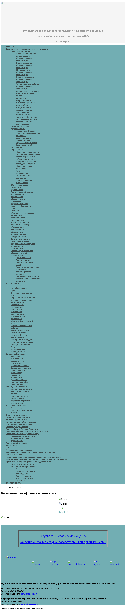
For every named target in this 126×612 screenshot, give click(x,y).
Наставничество (18, 333)
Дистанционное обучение (28, 154)
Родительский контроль (27, 267)
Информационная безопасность (21, 422)
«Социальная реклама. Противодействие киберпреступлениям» (36, 459)
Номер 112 (15, 375)
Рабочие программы (25, 159)
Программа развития (26, 161)
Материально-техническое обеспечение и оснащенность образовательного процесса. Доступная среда (21, 201)
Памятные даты (18, 408)
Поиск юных (16, 309)
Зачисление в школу (20, 239)
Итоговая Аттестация (21, 286)
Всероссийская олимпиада (18, 317)
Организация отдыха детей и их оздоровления (28, 462)
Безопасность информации (17, 305)
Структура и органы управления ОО (20, 127)
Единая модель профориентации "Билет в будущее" (31, 452)
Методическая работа (21, 300)
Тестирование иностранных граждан (21, 338)
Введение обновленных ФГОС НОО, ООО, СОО (27, 431)
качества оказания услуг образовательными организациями (63, 542)
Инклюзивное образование (17, 230)
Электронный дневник (16, 415)
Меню (18, 265)
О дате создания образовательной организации (24, 65)
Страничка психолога (21, 368)
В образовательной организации (20, 439)
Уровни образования (25, 157)
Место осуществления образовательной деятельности (26, 121)
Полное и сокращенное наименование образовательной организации (27, 57)
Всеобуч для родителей (17, 426)
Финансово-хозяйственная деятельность (18, 217)
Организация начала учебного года (22, 433)
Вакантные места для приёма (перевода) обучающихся (21, 224)
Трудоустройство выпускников (24, 181)
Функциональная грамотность (20, 424)
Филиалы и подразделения (23, 99)
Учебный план (22, 173)
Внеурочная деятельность (17, 312)
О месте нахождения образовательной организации (26, 79)
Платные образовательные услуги (22, 212)
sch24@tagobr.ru (29, 593)
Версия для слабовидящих (18, 417)
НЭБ (7, 448)
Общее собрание (24, 140)
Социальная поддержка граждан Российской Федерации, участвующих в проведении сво (22, 347)
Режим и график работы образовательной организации (27, 86)
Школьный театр (19, 335)
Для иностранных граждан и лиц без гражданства (19, 382)
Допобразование (19, 288)
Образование (17, 150)
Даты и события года (16, 405)
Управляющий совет (25, 131)
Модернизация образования (18, 247)
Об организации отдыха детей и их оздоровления (23, 465)
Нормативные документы (23, 436)
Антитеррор (16, 372)
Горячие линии (23, 260)
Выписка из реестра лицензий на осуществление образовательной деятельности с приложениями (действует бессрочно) (26, 110)
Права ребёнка (18, 370)
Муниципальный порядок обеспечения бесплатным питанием (28, 278)
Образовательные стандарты (19, 186)
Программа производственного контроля (25, 271)
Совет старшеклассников (28, 133)
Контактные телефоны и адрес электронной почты (27, 93)
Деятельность (12, 283)
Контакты (20, 480)
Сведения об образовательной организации (27, 49)
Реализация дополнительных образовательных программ (33, 457)
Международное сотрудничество (18, 235)
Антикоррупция (18, 302)
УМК (18, 171)
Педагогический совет (26, 143)
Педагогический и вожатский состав (24, 477)
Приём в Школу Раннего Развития (22, 429)
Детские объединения (21, 293)
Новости (10, 46)
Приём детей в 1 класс (16, 443)
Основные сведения (20, 51)
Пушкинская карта (20, 365)
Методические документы (23, 176)
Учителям (15, 356)
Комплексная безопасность (17, 359)
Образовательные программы (24, 167)
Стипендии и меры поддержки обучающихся (23, 242)
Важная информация (16, 354)
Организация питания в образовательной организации (22, 252)
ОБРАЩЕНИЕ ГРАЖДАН (16, 387)
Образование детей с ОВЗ (23, 297)
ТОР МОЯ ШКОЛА (13, 483)
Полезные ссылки (14, 455)
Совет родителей (24, 145)
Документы (16, 147)
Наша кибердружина (21, 330)
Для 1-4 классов (23, 257)
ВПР (12, 295)
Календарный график (26, 164)
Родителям (16, 363)
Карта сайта (11, 445)
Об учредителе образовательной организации (24, 72)
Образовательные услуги (27, 152)
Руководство (17, 189)
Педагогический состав (22, 192)
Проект (14, 290)
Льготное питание (24, 262)
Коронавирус (17, 377)
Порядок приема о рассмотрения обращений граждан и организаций (21, 399)
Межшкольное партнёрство (19, 450)
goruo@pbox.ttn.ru (30, 604)
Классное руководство (16, 419)
